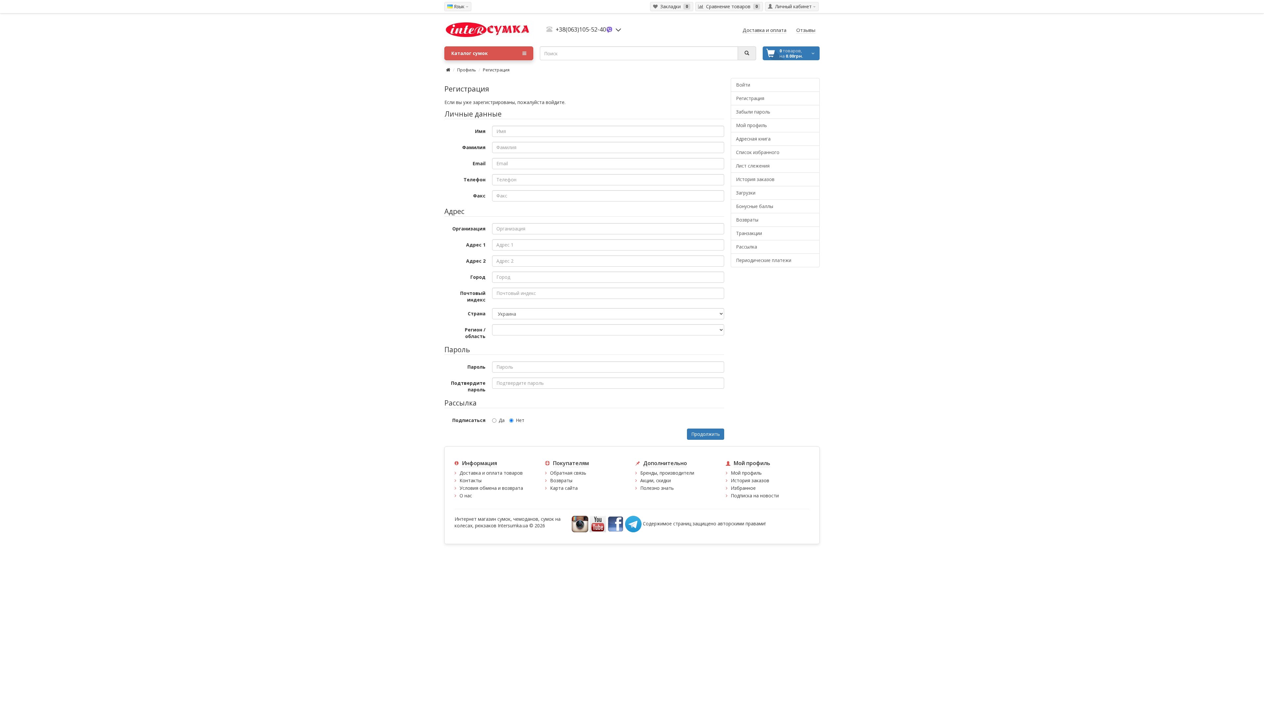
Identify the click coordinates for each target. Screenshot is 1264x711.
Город (478, 277)
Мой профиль (751, 125)
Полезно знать (657, 488)
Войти (743, 85)
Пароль (476, 367)
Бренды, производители (667, 473)
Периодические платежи (763, 260)
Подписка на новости (755, 495)
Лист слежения (753, 166)
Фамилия (474, 147)
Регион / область (475, 333)
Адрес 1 (476, 245)
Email (479, 163)
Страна (477, 313)
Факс (479, 196)
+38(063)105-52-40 (581, 29)
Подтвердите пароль (468, 386)
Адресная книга (753, 139)
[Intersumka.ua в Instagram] (580, 523)
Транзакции (749, 233)
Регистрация (496, 70)
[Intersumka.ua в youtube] (598, 523)
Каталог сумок (469, 53)
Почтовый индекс (473, 296)
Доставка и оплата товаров (491, 473)
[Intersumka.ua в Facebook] (615, 523)
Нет (520, 420)
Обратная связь (568, 473)
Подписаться (469, 420)
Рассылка (746, 247)
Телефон (474, 179)
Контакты (471, 480)
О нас (466, 495)
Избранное (743, 488)
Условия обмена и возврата (491, 488)
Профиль (466, 70)
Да (502, 420)
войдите (555, 102)
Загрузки (745, 193)
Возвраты (747, 220)
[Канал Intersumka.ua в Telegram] (633, 523)
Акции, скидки (655, 480)
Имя (480, 131)
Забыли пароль (753, 112)
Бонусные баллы (754, 206)
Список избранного (757, 152)
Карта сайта (564, 488)
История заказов (755, 179)
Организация (469, 228)
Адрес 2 (476, 261)
